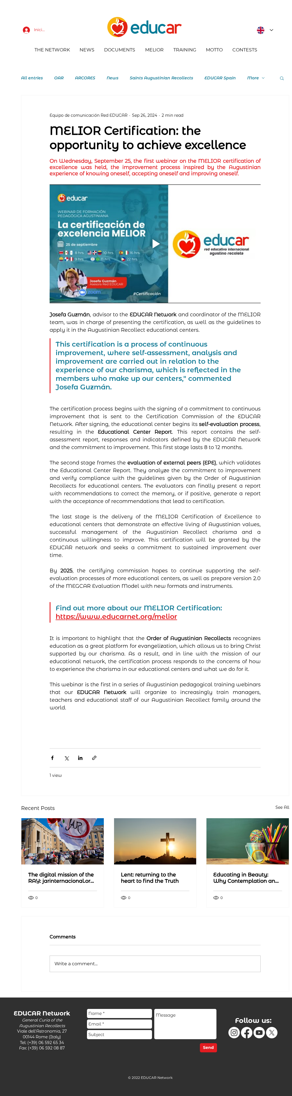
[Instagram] (234, 1032)
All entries (32, 78)
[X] (271, 1032)
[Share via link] (94, 758)
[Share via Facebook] (52, 758)
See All (282, 807)
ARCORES (85, 78)
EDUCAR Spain (220, 78)
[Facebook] (246, 1032)
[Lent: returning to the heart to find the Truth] (155, 841)
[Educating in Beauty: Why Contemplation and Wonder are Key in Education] (247, 841)
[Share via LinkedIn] (80, 758)
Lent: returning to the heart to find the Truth (150, 878)
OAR (59, 78)
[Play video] (155, 243)
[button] (282, 78)
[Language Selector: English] (263, 30)
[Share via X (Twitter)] (66, 758)
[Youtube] (259, 1032)
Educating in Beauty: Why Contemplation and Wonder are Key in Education (246, 878)
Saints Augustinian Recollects (161, 78)
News (112, 78)
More (253, 78)
